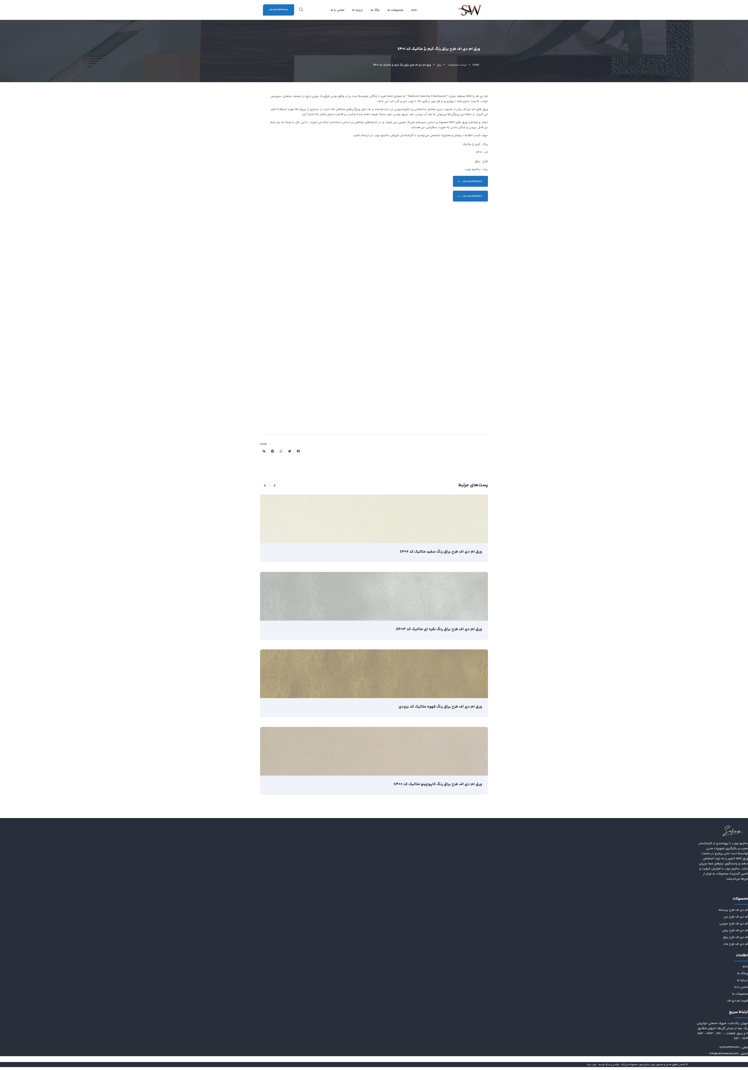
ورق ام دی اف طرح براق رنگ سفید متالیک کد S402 (441, 552)
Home (475, 65)
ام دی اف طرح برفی (735, 930)
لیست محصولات (457, 65)
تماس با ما (741, 987)
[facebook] (298, 451)
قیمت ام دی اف (737, 1000)
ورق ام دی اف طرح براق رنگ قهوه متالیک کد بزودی (440, 707)
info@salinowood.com (723, 1053)
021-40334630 (472, 196)
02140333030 (729, 1047)
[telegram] (272, 451)
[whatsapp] (281, 451)
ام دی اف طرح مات (735, 944)
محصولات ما (740, 994)
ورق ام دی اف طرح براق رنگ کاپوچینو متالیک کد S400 (438, 784)
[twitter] (290, 451)
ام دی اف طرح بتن (736, 916)
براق (439, 65)
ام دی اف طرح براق (735, 937)
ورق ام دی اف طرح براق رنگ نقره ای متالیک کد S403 (439, 629)
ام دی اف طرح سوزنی (733, 923)
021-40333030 (278, 10)
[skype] (264, 451)
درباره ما (742, 980)
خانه (745, 966)
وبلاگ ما (742, 973)
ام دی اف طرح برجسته (733, 910)
